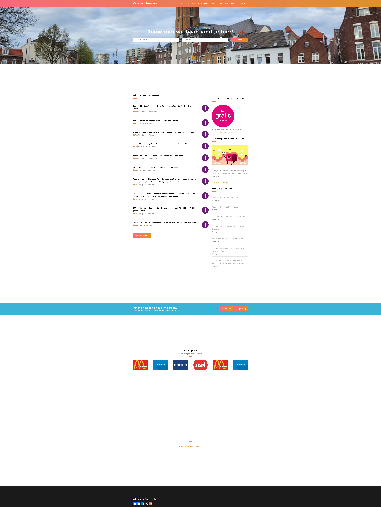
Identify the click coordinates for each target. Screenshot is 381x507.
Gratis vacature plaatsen (207, 3)
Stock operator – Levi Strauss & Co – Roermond (228, 217)
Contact (243, 3)
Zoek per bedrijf (240, 309)
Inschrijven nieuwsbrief (228, 3)
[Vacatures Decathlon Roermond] (140, 364)
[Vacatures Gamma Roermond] (160, 364)
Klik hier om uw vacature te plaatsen (224, 132)
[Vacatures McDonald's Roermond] (200, 365)
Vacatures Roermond (145, 3)
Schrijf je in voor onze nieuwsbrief (190, 446)
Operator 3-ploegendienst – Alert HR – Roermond (229, 239)
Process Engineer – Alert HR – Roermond (226, 207)
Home (181, 3)
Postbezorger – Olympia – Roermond (225, 197)
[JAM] (180, 364)
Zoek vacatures (225, 309)
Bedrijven (189, 3)
